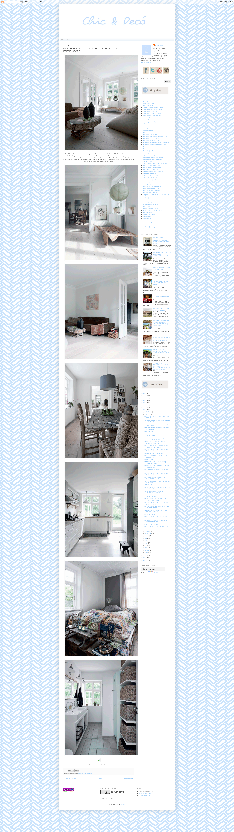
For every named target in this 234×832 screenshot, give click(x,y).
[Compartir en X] (73, 770)
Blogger (123, 804)
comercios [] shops (148, 130)
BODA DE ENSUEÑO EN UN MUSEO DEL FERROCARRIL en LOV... (156, 446)
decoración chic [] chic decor (151, 138)
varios (144, 225)
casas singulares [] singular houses (153, 122)
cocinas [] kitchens (148, 126)
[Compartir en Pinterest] (78, 770)
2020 (145, 395)
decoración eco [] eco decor (85, 773)
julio (146, 538)
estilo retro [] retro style (149, 173)
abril (146, 545)
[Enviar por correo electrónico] (69, 770)
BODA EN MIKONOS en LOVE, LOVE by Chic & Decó (162, 268)
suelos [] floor (147, 218)
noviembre (148, 414)
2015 (145, 407)
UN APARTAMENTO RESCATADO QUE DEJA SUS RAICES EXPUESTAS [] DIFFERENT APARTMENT (161, 338)
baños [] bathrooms (148, 103)
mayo (146, 543)
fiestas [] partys (147, 184)
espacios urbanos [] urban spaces (152, 159)
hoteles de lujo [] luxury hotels (151, 192)
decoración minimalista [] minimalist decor (154, 144)
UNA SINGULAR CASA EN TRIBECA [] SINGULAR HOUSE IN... (155, 462)
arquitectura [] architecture (150, 99)
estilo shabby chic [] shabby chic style (153, 177)
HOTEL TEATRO (149, 459)
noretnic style (146, 206)
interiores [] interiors (148, 198)
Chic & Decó (159, 45)
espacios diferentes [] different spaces (153, 155)
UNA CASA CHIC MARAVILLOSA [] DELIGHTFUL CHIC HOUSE (154, 438)
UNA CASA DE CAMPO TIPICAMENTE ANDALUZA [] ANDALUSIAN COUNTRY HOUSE (161, 282)
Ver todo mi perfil (146, 62)
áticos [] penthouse (148, 229)
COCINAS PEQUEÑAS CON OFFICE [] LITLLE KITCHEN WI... (155, 442)
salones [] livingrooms (149, 214)
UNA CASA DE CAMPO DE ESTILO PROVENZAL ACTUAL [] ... (154, 491)
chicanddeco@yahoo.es (146, 791)
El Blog (69, 39)
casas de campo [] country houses (152, 109)
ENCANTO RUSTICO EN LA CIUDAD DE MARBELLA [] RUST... (155, 521)
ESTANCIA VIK (148, 431)
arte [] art (145, 101)
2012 (145, 557)
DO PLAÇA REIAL (149, 514)
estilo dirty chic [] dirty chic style (151, 165)
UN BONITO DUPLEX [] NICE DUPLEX (155, 453)
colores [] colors (147, 128)
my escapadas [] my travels (150, 204)
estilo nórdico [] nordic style (150, 169)
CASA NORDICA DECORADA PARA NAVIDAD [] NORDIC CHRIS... (157, 434)
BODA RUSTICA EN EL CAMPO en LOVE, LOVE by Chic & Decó (156, 499)
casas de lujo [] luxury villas (150, 111)
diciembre (148, 412)
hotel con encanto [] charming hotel (153, 190)
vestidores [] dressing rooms (151, 227)
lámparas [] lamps (148, 202)
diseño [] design (147, 148)
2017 (145, 402)
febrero (147, 550)
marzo (147, 547)
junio (146, 540)
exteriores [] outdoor (148, 182)
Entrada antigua (128, 778)
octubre (147, 531)
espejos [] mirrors (147, 161)
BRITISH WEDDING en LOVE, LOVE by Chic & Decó (161, 309)
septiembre (148, 533)
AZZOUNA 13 (148, 485)
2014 (145, 409)
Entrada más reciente (70, 778)
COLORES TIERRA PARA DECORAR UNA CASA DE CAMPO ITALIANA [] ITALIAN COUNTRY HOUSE (161, 352)
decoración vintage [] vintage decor (153, 146)
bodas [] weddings (148, 105)
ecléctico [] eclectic (148, 153)
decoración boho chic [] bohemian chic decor (155, 136)
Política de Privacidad (145, 793)
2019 (145, 398)
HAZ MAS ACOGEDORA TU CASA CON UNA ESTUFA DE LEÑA (161, 296)
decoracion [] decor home (150, 134)
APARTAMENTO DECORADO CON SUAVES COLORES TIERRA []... (156, 511)
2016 (145, 405)
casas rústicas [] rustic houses (151, 119)
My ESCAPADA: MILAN (151, 524)
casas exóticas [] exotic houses (152, 115)
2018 (145, 400)
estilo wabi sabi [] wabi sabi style (152, 180)
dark (144, 132)
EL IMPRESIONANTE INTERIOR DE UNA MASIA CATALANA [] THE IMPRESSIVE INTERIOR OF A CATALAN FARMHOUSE (161, 366)
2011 (145, 560)
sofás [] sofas (147, 216)
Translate (156, 572)
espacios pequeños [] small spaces (153, 157)
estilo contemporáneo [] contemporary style (155, 163)
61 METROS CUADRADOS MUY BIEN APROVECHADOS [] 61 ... (155, 478)
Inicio (62, 39)
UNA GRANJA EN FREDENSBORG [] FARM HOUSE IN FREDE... (156, 507)
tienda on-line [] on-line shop (151, 222)
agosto (147, 536)
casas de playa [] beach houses (152, 113)
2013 (145, 555)
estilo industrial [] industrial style (152, 167)
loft (144, 200)
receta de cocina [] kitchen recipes (152, 210)
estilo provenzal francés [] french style (153, 171)
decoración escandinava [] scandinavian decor (156, 142)
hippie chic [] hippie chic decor (151, 188)
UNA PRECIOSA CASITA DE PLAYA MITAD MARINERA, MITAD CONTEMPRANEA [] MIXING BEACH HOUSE (161, 323)
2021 (145, 393)
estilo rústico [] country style (150, 175)
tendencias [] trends (148, 220)
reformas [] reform (148, 212)
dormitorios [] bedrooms (149, 151)
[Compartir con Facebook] (75, 770)
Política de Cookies (144, 795)
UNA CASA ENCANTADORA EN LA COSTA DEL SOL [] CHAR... (156, 495)
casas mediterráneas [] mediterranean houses (156, 117)
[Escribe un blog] (71, 770)
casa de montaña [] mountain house (153, 107)
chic (144, 124)
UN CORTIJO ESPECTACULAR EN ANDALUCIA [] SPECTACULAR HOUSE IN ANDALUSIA (162, 255)
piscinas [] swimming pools (150, 208)
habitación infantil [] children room (152, 186)
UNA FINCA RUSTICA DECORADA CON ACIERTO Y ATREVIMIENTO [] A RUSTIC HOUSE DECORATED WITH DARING (161, 240)
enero (146, 552)
